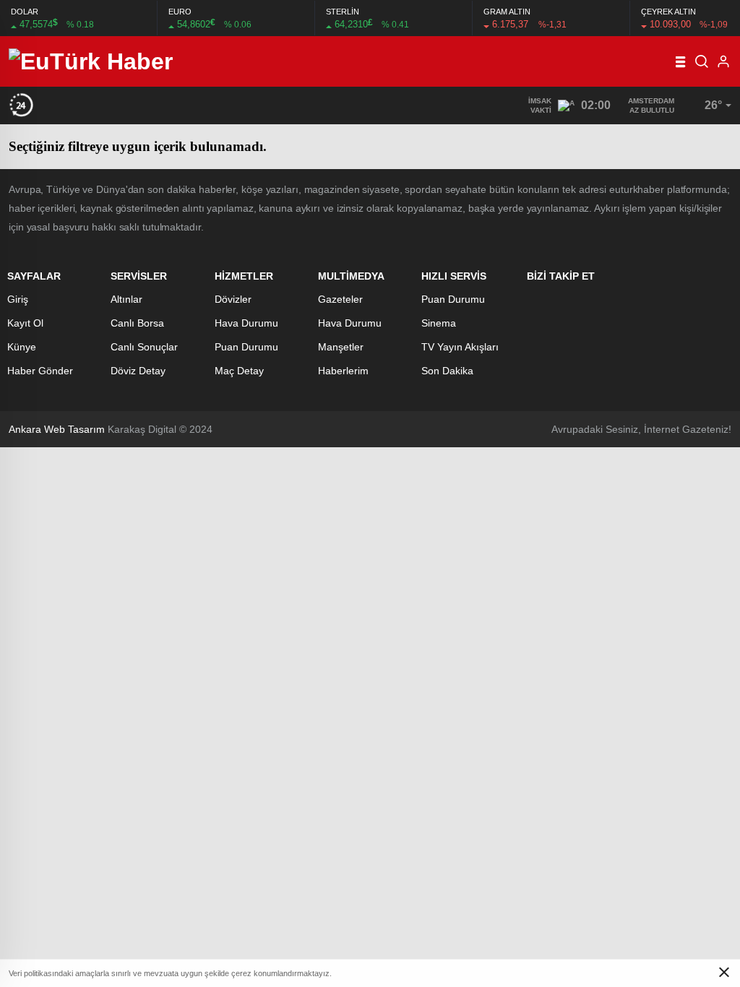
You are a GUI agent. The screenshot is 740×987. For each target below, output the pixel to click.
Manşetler (340, 347)
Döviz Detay (138, 370)
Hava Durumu (246, 323)
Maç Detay (239, 370)
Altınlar (126, 299)
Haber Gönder (40, 370)
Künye (21, 347)
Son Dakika (447, 370)
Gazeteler (340, 299)
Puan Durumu (246, 347)
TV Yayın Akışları (460, 347)
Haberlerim (343, 370)
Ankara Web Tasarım (57, 429)
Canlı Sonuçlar (144, 347)
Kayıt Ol (25, 323)
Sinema (438, 323)
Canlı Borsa (137, 323)
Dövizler (233, 299)
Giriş (17, 299)
